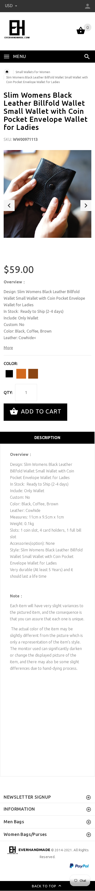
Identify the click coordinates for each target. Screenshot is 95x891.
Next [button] (85, 205)
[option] (47, 194)
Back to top (44, 886)
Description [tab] (47, 437)
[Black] (9, 374)
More (8, 347)
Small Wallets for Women (33, 72)
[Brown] (21, 374)
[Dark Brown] (33, 374)
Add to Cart (40, 411)
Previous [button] (9, 205)
